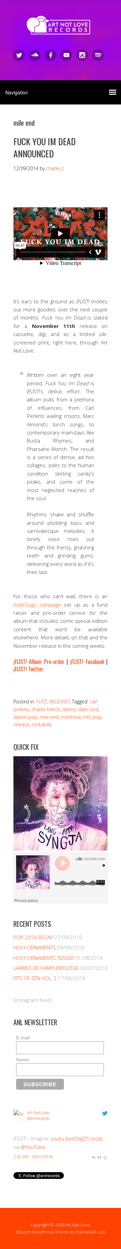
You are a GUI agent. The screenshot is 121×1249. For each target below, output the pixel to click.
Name (22, 1059)
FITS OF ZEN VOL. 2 (35, 978)
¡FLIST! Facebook (87, 662)
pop (97, 717)
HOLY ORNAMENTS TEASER (43, 957)
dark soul (88, 709)
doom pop (25, 717)
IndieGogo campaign (37, 604)
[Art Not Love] (60, 28)
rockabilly (42, 724)
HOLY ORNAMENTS (34, 947)
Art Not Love (38, 1113)
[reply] (93, 1157)
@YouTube (33, 1147)
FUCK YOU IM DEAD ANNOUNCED (44, 147)
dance (69, 709)
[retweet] (99, 1157)
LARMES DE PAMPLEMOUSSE (46, 968)
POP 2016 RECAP (33, 937)
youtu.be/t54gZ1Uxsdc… (79, 1138)
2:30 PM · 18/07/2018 (33, 1157)
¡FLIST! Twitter (28, 669)
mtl (86, 717)
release (21, 724)
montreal (71, 717)
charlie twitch (46, 709)
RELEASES (60, 701)
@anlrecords (38, 1118)
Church (23, 1232)
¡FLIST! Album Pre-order (39, 662)
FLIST (41, 701)
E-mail (23, 1037)
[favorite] (105, 1157)
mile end (49, 717)
